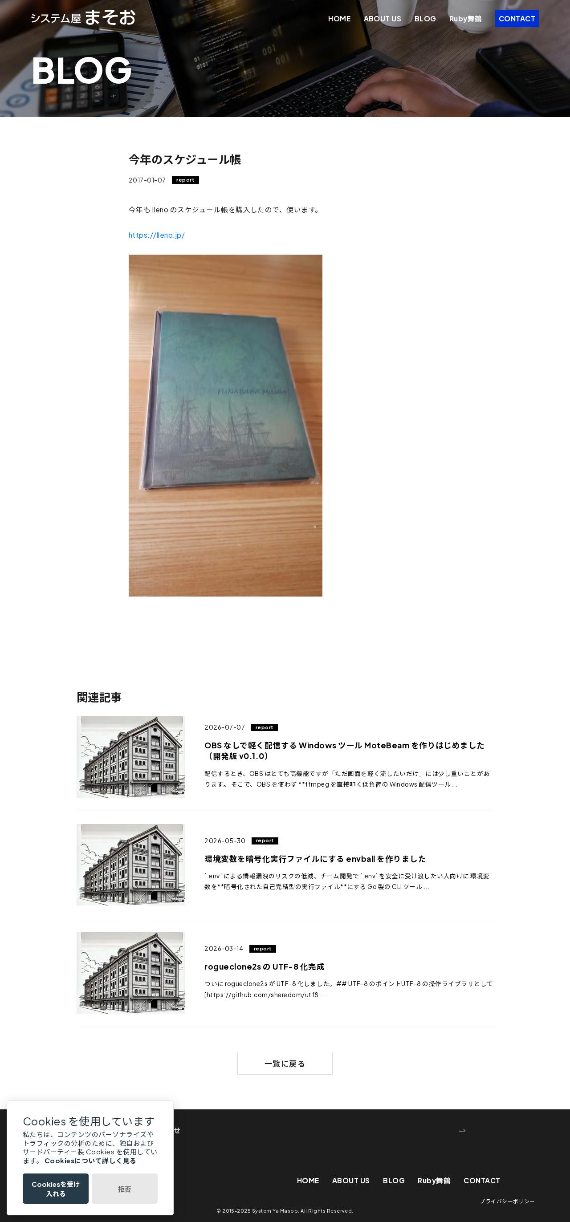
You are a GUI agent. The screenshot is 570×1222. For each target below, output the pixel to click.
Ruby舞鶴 (465, 18)
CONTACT (517, 18)
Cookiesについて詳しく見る (91, 1160)
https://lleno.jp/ (157, 235)
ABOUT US (383, 18)
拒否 (124, 1189)
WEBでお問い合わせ (147, 1130)
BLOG (425, 18)
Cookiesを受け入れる (56, 1189)
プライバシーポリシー (507, 1201)
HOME (339, 18)
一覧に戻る (285, 1063)
